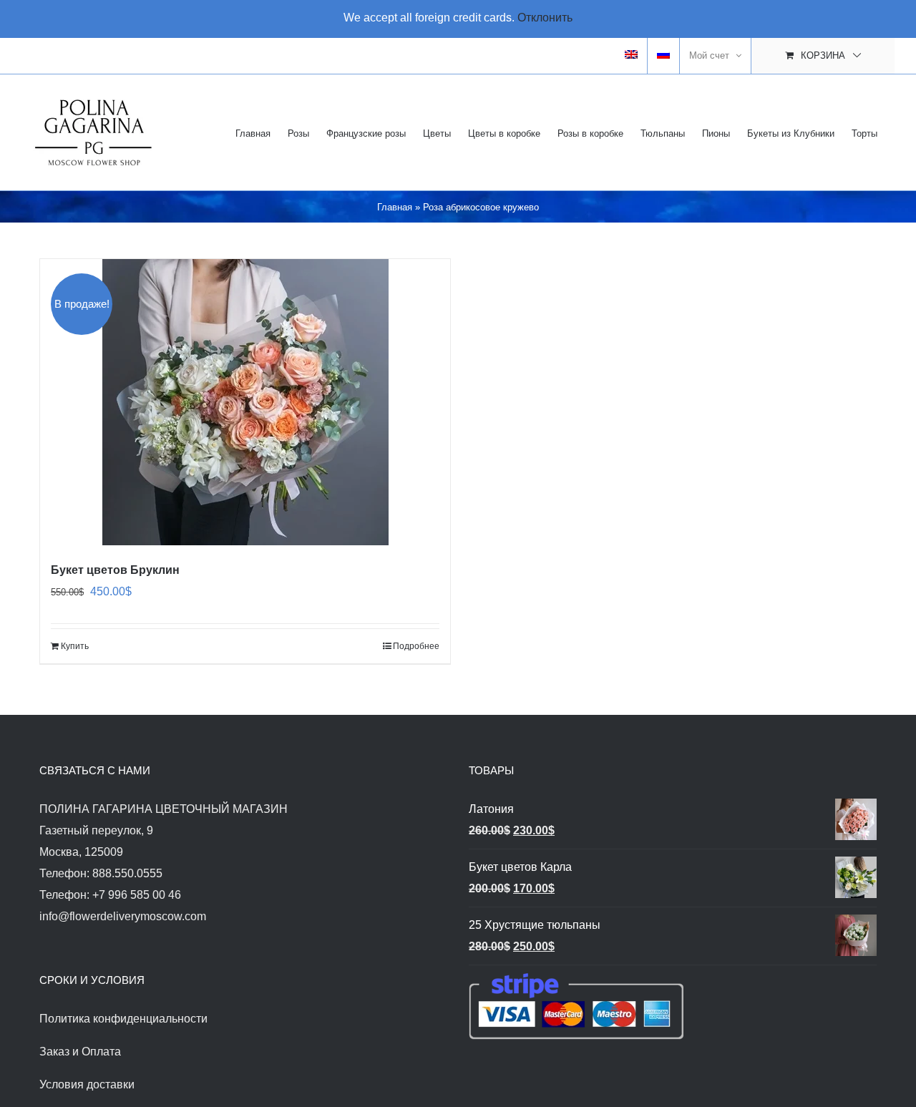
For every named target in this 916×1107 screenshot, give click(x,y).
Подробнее (416, 646)
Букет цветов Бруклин (115, 570)
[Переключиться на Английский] (631, 56)
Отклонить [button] (544, 17)
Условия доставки (87, 1084)
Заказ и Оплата (80, 1051)
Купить (75, 646)
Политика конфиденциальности (123, 1019)
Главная (394, 207)
